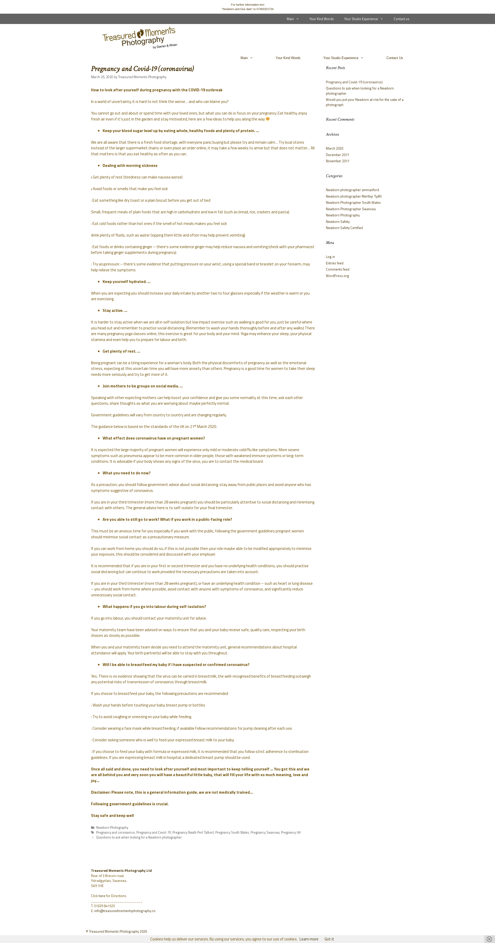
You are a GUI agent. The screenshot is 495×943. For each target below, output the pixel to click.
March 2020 (334, 148)
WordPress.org (337, 275)
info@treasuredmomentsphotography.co (124, 910)
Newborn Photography (112, 827)
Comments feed (337, 269)
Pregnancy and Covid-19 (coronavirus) (354, 82)
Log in (330, 256)
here (101, 895)
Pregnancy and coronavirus (115, 832)
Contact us (401, 18)
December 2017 (337, 154)
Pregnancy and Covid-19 (153, 832)
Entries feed (334, 263)
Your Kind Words (321, 18)
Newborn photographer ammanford (352, 189)
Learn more (309, 939)
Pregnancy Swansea (265, 832)
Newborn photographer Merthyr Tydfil (354, 196)
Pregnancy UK (291, 832)
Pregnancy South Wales (232, 832)
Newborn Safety (338, 221)
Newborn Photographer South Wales (353, 202)
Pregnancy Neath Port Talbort (193, 832)
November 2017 (337, 161)
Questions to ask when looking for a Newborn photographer (139, 837)
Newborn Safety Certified (344, 227)
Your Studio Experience (361, 18)
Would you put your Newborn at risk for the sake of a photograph (364, 102)
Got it (329, 939)
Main (290, 18)
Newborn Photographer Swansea (351, 209)
